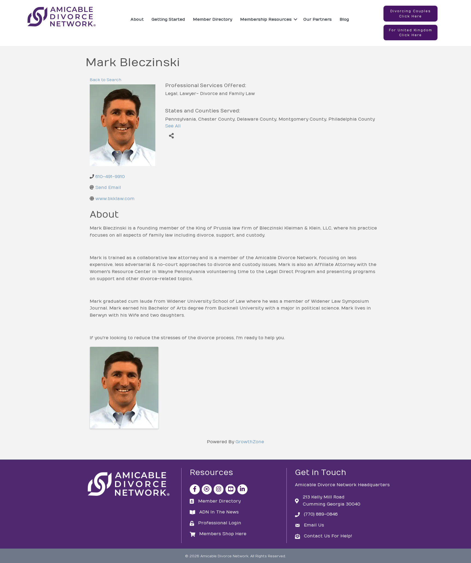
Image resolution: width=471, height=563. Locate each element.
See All (173, 126)
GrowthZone (249, 441)
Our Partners (317, 19)
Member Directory (212, 19)
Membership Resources (266, 19)
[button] (410, 13)
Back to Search (105, 80)
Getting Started (168, 19)
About (137, 19)
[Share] (171, 136)
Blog (344, 19)
